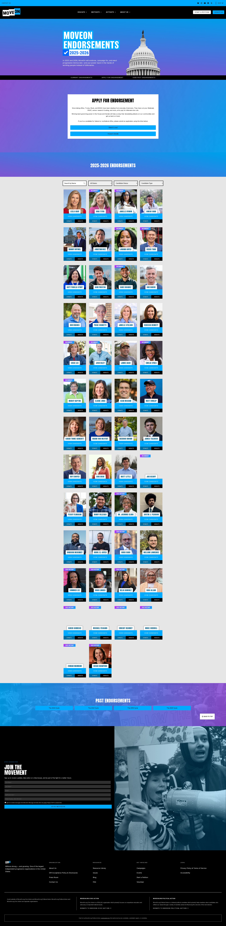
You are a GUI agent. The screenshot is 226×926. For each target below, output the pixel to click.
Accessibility (185, 873)
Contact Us (6, 3)
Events (139, 873)
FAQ (94, 882)
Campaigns (141, 868)
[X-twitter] (211, 3)
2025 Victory (69, 607)
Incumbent (94, 191)
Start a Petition (142, 877)
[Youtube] (204, 3)
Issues (95, 873)
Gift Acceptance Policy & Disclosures (63, 873)
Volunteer (140, 882)
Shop (220, 3)
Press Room (53, 877)
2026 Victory (120, 494)
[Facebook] (208, 3)
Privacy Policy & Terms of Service (193, 868)
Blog (94, 877)
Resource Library (99, 868)
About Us (52, 868)
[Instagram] (201, 3)
